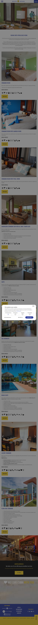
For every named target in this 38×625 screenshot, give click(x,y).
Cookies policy (18, 311)
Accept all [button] (29, 317)
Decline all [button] (20, 317)
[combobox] (33, 306)
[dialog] (19, 312)
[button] (8, 317)
